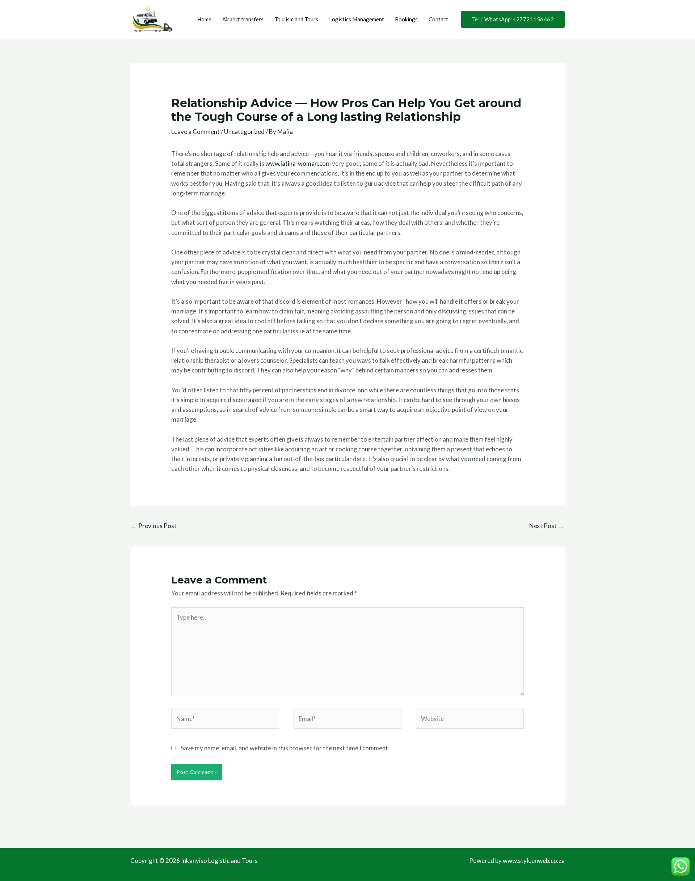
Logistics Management (356, 19)
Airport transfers (243, 19)
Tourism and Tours (296, 19)
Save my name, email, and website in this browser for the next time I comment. (285, 748)
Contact (438, 19)
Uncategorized (244, 131)
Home (204, 19)
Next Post (546, 526)
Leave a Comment (195, 131)
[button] (513, 19)
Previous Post (154, 526)
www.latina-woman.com (298, 163)
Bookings (406, 19)
